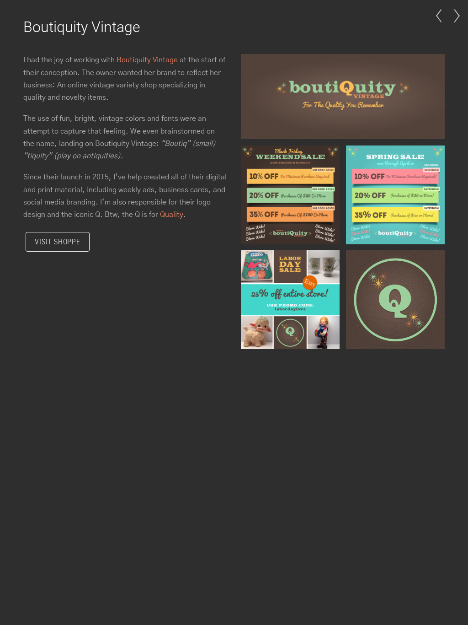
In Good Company (454, 24)
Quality (171, 214)
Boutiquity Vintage (81, 27)
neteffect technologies (441, 24)
